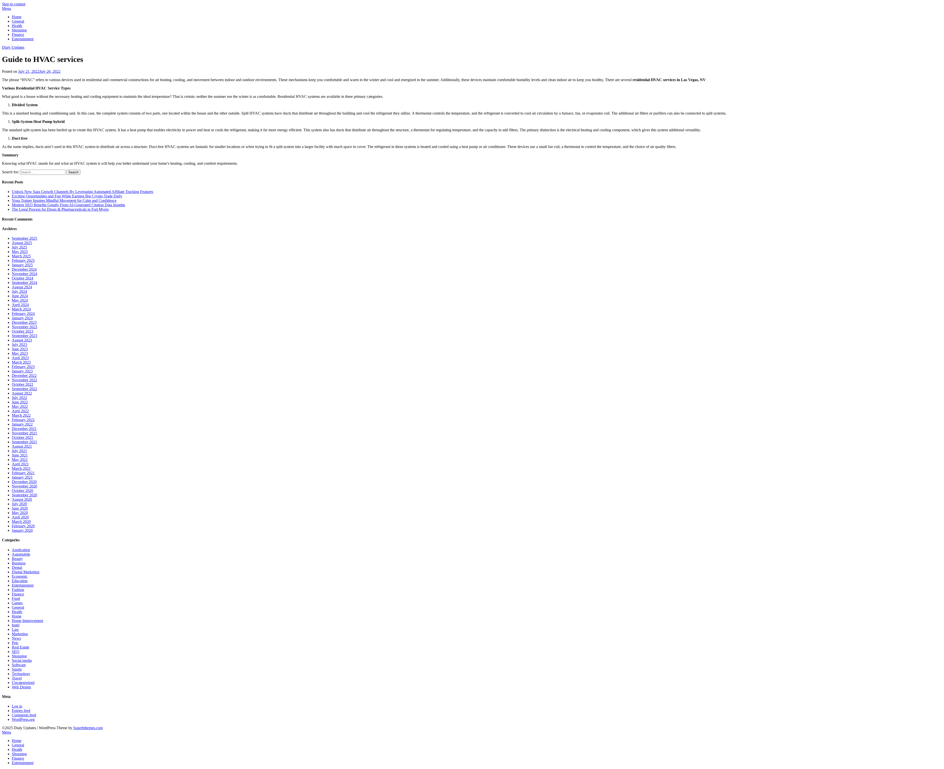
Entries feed (21, 711)
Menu (6, 8)
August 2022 (22, 393)
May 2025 (20, 252)
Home (16, 17)
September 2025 (24, 238)
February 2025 (23, 260)
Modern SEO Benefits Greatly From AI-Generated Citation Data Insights (68, 205)
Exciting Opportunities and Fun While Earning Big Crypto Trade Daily (67, 196)
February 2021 (23, 473)
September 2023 (24, 336)
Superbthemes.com (88, 728)
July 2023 (19, 344)
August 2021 (22, 446)
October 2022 (22, 384)
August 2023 (22, 340)
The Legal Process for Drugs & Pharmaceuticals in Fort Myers (60, 209)
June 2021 (20, 455)
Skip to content (13, 4)
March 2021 (21, 468)
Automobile (21, 554)
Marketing (20, 634)
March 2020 (21, 521)
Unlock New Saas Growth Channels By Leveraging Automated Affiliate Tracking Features (82, 192)
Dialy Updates (13, 47)
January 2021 (22, 477)
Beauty (17, 559)
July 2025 (19, 247)
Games (17, 603)
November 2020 (24, 486)
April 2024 (20, 305)
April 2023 (20, 358)
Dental (17, 567)
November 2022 (24, 380)
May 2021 (20, 460)
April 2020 (20, 517)
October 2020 (22, 490)
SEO (15, 652)
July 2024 (19, 291)
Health (17, 26)
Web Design (21, 687)
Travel (17, 678)
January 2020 (22, 530)
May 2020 (20, 513)
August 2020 (22, 499)
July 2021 (19, 451)
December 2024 (24, 269)
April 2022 (20, 411)
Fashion (18, 590)
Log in (17, 706)
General (18, 21)
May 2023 (20, 353)
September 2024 (24, 283)
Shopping (19, 30)
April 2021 (20, 464)
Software (19, 665)
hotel (15, 625)
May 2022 (20, 406)
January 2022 (22, 424)
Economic (20, 576)
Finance (18, 34)
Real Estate (20, 647)
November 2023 (24, 327)
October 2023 (22, 331)
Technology (21, 674)
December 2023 (24, 322)
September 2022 (24, 389)
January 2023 (22, 371)
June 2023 (20, 349)
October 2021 (22, 437)
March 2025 (21, 256)
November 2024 (24, 274)
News (16, 638)
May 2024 (20, 300)
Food (16, 598)
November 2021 (24, 433)
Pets (15, 643)
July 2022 (19, 398)
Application (21, 550)
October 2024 (22, 278)
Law (15, 629)
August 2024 (22, 287)
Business (19, 563)
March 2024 (21, 309)
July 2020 (19, 504)
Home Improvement (27, 621)
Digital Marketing (25, 572)
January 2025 (22, 265)
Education (20, 581)
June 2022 (20, 402)
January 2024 (22, 318)
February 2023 (23, 367)
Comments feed (24, 715)
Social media (22, 660)
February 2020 (23, 526)
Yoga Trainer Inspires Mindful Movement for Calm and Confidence (64, 200)
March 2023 (21, 362)
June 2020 (20, 508)
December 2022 (24, 375)
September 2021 (24, 442)
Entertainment (22, 39)
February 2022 (23, 420)
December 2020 (24, 482)
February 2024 (23, 313)
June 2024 (20, 296)
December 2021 (24, 429)
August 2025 (22, 243)
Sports (17, 669)
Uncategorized (23, 682)
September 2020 (24, 495)
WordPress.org (23, 719)
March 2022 (21, 415)
